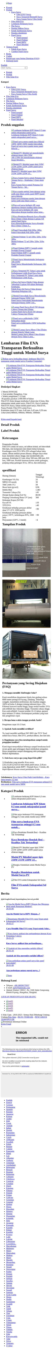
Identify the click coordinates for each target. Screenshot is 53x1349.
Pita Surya (15, 26)
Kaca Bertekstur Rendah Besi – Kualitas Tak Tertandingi (27, 841)
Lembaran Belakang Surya (22, 24)
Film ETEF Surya (23, 14)
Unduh (9, 56)
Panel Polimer (22, 40)
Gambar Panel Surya (19, 51)
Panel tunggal (22, 38)
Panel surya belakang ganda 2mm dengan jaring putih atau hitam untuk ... (28, 199)
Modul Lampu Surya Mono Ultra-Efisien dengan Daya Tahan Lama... (28, 335)
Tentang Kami (12, 47)
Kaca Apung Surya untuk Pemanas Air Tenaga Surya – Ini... (27, 186)
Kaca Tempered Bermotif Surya (29, 17)
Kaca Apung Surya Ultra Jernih (29, 19)
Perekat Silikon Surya (20, 28)
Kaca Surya (16, 12)
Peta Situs (12, 1017)
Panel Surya (16, 35)
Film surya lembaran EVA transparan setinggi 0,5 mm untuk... (25, 824)
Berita (8, 54)
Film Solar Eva (17, 21)
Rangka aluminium (19, 33)
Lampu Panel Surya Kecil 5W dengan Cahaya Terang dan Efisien (26, 313)
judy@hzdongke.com (21, 988)
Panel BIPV (21, 42)
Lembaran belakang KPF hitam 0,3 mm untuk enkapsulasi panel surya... (27, 136)
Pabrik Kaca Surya (19, 49)
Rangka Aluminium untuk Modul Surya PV (25, 873)
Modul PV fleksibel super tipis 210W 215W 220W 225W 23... (26, 172)
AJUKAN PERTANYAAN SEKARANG (18, 997)
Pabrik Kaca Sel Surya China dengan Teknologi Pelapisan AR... (26, 290)
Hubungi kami (12, 61)
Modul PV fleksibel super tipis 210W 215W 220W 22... (27, 858)
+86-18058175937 (21, 985)
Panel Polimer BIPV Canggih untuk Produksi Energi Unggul (26, 254)
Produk (9, 10)
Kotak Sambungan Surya (21, 31)
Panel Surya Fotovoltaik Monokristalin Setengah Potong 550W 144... (27, 301)
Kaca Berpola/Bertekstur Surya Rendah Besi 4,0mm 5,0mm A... (27, 224)
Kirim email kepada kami (11, 419)
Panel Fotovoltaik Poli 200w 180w (25, 232)
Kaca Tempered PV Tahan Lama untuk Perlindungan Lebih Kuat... (27, 276)
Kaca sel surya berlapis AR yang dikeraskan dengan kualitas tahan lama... (27, 211)
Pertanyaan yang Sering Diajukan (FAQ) (22, 58)
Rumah (9, 7)
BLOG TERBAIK (25, 1017)
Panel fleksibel (22, 44)
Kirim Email (6, 1024)
